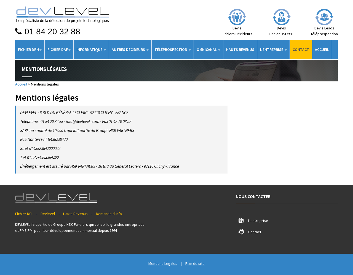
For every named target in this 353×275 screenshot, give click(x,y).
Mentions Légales (162, 263)
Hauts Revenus (240, 49)
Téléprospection (171, 49)
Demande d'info (109, 213)
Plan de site (195, 263)
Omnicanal (207, 49)
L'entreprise (272, 49)
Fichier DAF (57, 49)
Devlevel (48, 213)
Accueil (322, 49)
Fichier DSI (23, 213)
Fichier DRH (28, 49)
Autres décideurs (129, 49)
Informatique (89, 49)
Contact (301, 49)
